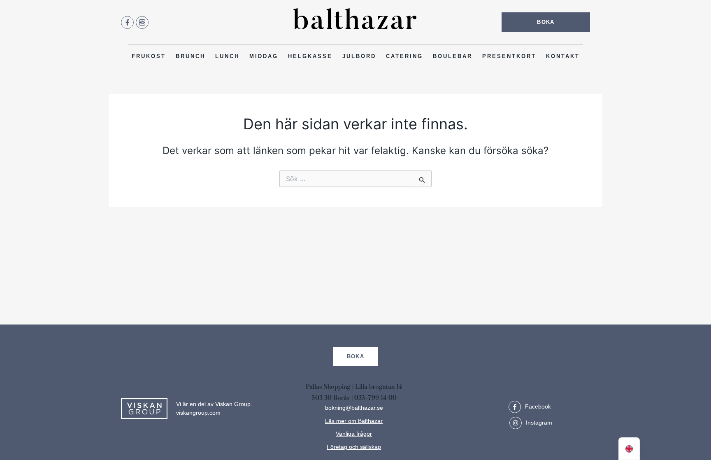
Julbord (359, 56)
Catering (404, 56)
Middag (263, 56)
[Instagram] (515, 423)
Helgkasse (310, 56)
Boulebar (452, 56)
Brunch (190, 56)
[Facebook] (515, 407)
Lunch (227, 56)
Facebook (538, 406)
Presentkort (509, 56)
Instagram (539, 422)
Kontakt (563, 56)
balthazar (355, 22)
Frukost (149, 56)
